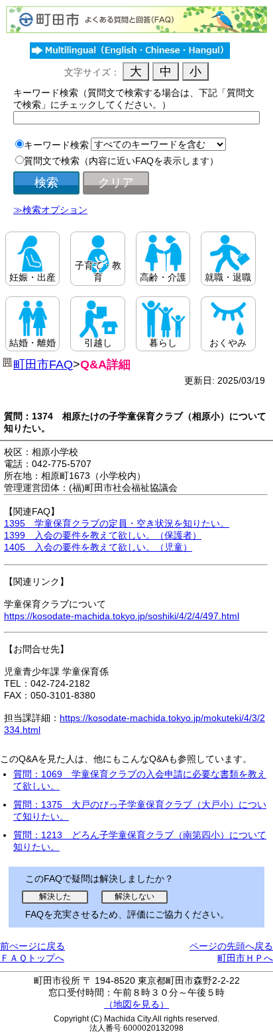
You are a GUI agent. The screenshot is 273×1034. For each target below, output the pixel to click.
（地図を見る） (136, 1004)
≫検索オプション (50, 209)
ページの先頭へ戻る (231, 946)
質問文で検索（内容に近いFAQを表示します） (121, 160)
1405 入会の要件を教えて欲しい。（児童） (98, 547)
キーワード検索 (56, 145)
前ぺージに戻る (32, 946)
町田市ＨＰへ (245, 958)
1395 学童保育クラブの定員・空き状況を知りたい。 (116, 523)
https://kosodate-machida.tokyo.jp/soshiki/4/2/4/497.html (121, 616)
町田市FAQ (43, 364)
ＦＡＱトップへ (32, 958)
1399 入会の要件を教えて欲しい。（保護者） (102, 535)
